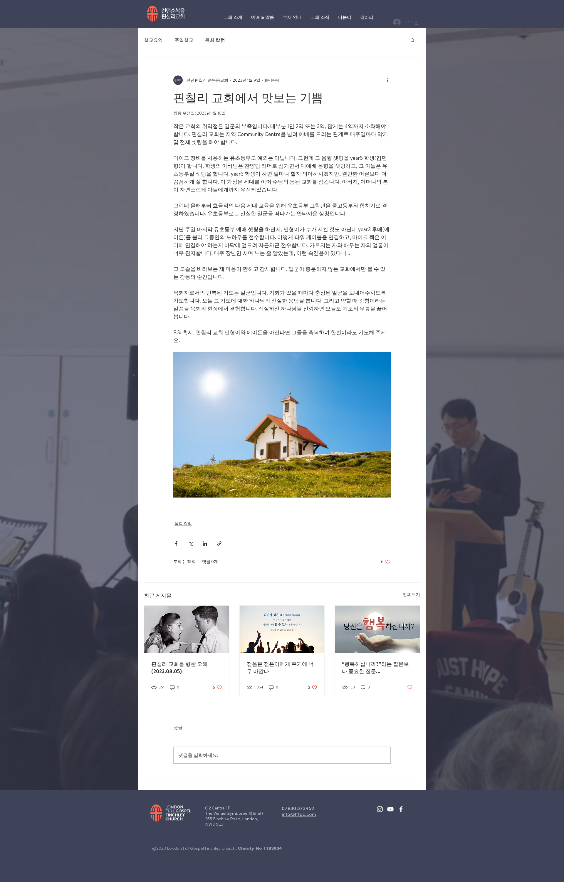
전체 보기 (411, 594)
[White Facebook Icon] (401, 809)
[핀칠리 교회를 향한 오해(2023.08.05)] (186, 629)
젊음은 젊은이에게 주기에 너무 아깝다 (280, 667)
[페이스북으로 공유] (176, 543)
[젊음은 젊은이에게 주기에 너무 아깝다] (282, 629)
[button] (412, 40)
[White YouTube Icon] (390, 809)
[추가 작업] (387, 80)
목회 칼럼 (215, 40)
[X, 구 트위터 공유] (190, 543)
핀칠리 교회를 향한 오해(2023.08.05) (179, 667)
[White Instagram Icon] (380, 809)
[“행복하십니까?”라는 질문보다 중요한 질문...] (377, 629)
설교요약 (153, 40)
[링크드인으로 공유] (205, 543)
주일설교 (183, 40)
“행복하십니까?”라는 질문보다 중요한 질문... (375, 667)
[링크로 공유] (219, 543)
